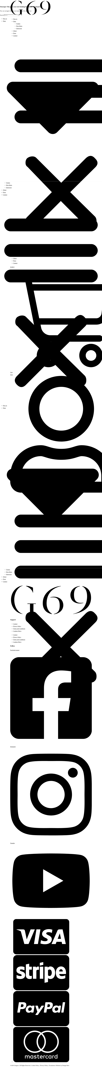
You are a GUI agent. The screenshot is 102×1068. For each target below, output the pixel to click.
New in (15, 701)
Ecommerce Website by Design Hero (59, 1065)
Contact (15, 716)
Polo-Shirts (16, 709)
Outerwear (16, 706)
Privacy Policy (44, 1065)
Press (14, 713)
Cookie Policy (35, 1065)
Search (2, 15)
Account (17, 718)
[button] (51, 300)
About (15, 711)
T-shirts (15, 704)
